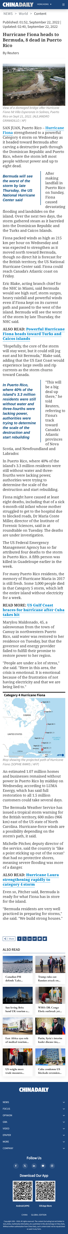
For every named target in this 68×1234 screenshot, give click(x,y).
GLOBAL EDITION (38, 1214)
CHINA (25, 1214)
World (23, 13)
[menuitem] (43, 4)
